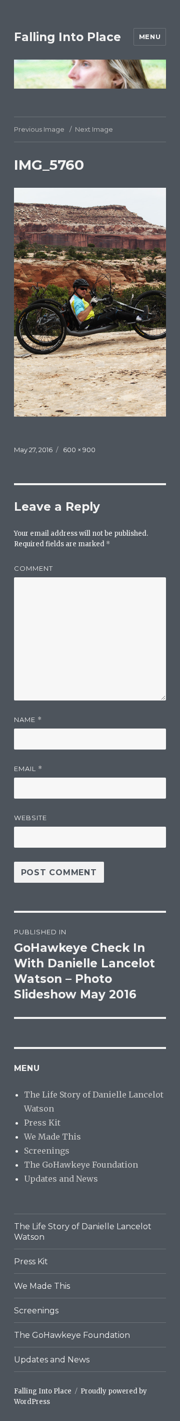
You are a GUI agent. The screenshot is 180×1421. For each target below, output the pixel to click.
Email (28, 769)
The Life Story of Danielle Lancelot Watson (83, 1232)
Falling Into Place (67, 37)
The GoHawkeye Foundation (81, 1165)
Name (28, 720)
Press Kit (42, 1123)
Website (30, 818)
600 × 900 (79, 450)
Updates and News (61, 1179)
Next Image (94, 129)
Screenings (47, 1151)
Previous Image (39, 129)
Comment (33, 568)
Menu (149, 37)
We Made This (52, 1137)
